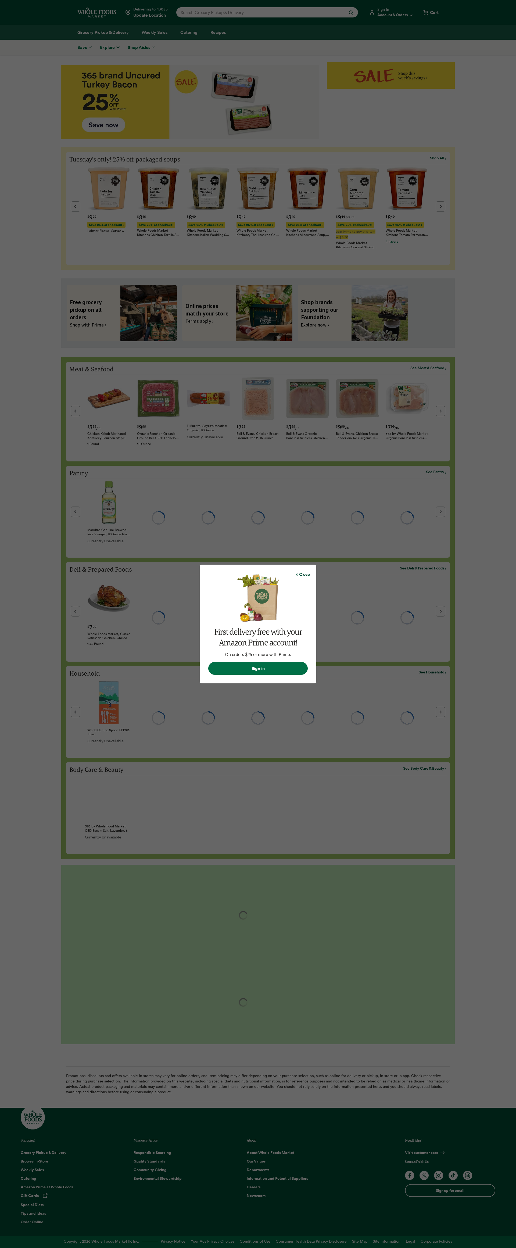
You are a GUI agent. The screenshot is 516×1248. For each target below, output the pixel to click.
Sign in (258, 668)
